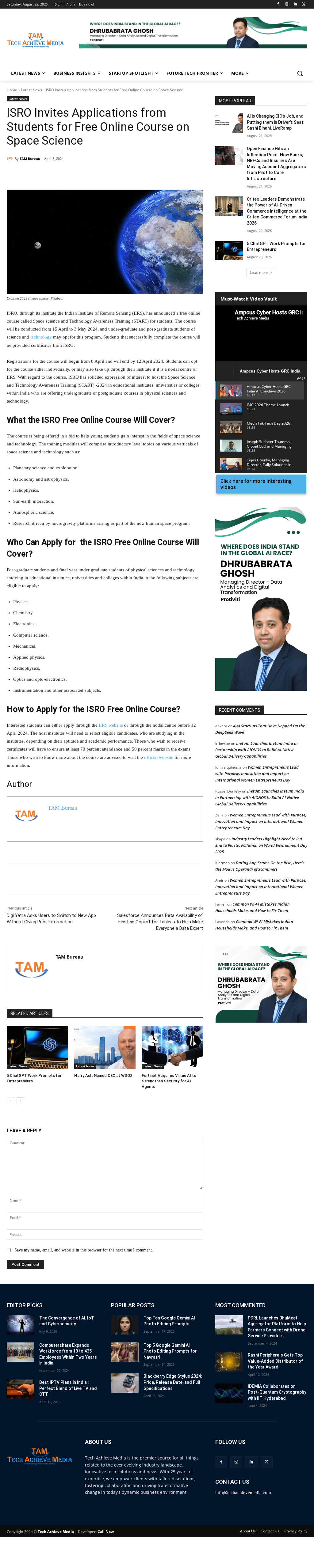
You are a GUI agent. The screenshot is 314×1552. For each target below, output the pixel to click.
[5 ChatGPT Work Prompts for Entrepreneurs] (37, 1047)
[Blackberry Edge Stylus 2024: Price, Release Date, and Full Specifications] (125, 1383)
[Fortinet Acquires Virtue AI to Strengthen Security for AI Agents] (172, 1047)
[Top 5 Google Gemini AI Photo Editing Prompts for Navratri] (125, 1352)
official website (158, 757)
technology (41, 337)
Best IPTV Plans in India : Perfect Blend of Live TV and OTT (68, 1388)
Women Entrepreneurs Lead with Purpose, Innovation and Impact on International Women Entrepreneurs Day (257, 773)
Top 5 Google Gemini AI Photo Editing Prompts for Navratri (170, 1351)
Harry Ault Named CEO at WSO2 (103, 1075)
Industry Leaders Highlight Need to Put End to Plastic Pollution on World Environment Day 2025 (261, 845)
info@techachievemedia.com (243, 1492)
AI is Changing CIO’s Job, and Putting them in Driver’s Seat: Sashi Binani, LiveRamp (275, 122)
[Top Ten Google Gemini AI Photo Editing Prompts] (125, 1324)
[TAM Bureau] (11, 159)
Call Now (106, 1531)
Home (12, 90)
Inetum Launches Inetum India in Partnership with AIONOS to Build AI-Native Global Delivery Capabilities (256, 749)
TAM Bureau (30, 158)
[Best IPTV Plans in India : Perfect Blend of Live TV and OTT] (20, 1389)
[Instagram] (286, 4)
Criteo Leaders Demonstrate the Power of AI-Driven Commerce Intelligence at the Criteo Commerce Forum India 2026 (277, 211)
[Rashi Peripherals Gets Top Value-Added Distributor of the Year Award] (229, 1362)
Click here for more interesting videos (256, 484)
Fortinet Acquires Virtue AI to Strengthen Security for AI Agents (169, 1081)
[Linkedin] (295, 4)
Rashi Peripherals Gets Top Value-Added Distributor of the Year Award (275, 1361)
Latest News (31, 90)
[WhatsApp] (91, 174)
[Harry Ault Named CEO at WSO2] (105, 1047)
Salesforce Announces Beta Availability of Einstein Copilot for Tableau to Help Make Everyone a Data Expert (160, 922)
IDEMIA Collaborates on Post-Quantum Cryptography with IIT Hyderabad (277, 1392)
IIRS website (111, 725)
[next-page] (20, 1101)
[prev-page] (10, 1101)
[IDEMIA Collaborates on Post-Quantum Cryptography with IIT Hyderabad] (229, 1393)
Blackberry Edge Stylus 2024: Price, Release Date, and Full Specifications (173, 1382)
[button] (193, 32)
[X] (303, 4)
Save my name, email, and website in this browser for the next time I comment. (83, 1250)
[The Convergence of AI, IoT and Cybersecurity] (20, 1324)
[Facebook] (278, 4)
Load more (259, 272)
